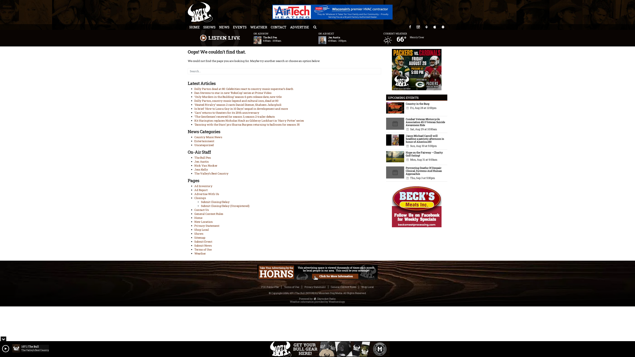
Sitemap (199, 237)
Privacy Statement (206, 226)
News (224, 27)
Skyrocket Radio (326, 298)
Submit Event (203, 241)
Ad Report (201, 190)
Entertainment (204, 141)
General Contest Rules (208, 214)
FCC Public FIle (270, 287)
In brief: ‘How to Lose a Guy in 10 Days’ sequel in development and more (241, 109)
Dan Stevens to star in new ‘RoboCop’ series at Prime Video (232, 93)
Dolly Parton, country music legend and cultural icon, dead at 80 (236, 101)
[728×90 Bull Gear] (329, 349)
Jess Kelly (201, 169)
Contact (278, 27)
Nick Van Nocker (205, 165)
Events (240, 27)
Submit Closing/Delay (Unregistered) (225, 206)
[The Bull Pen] (261, 40)
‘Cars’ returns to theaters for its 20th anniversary (226, 113)
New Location (203, 222)
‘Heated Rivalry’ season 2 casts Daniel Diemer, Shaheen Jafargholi (237, 105)
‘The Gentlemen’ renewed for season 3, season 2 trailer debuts (234, 117)
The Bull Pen (202, 157)
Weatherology (337, 301)
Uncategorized (204, 145)
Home (194, 27)
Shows (209, 27)
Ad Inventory (203, 186)
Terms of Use (203, 249)
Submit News (203, 245)
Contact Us (201, 210)
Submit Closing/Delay (215, 202)
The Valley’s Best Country (211, 173)
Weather (258, 27)
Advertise (299, 27)
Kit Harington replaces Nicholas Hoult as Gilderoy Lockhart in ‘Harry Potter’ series (249, 120)
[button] (315, 27)
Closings (200, 198)
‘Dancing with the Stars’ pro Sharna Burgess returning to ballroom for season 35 (247, 124)
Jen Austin (201, 161)
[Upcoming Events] (395, 108)
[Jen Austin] (326, 40)
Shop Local (201, 230)
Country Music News (208, 137)
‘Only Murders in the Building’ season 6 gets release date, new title (237, 97)
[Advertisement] (332, 12)
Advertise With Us (206, 194)
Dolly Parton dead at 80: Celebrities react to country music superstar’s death (243, 89)
